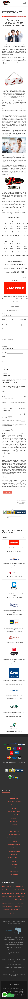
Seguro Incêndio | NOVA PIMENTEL (11, 909)
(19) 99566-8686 (17, 971)
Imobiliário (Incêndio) (14, 834)
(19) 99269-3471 (19, 967)
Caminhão (14, 808)
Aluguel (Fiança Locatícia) (14, 801)
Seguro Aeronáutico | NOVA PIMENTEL (12, 886)
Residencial (14, 854)
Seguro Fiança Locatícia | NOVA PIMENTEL (13, 893)
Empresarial (14, 824)
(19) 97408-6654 (14, 959)
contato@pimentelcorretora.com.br (14, 953)
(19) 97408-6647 (17, 964)
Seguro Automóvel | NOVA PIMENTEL (12, 906)
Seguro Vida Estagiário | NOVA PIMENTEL (13, 899)
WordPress (21, 995)
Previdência (14, 841)
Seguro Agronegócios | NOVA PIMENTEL (13, 889)
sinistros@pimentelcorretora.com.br (14, 944)
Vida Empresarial (14, 864)
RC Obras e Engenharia (14, 851)
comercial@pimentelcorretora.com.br (14, 939)
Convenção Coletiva (14, 821)
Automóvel (14, 804)
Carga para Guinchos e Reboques (14, 814)
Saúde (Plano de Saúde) (14, 857)
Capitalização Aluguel (14, 811)
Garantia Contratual (14, 831)
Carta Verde (14, 818)
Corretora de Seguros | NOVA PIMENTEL (13, 913)
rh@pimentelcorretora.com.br (14, 949)
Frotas (14, 828)
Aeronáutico (14, 795)
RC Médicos (14, 848)
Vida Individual (14, 867)
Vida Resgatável (14, 874)
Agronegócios (14, 798)
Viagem (14, 861)
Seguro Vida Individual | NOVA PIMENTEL (13, 896)
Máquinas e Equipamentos (14, 838)
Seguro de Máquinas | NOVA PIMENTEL (12, 903)
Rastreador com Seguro (14, 844)
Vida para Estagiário (14, 871)
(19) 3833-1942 (18, 974)
